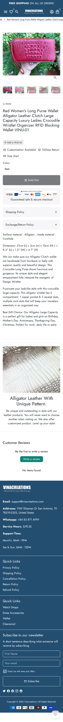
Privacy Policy (11, 568)
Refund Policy (11, 590)
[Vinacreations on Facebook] (8, 691)
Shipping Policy (12, 573)
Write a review (31, 459)
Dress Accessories (13, 613)
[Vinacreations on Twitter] (4, 691)
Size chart (11, 156)
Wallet (7, 103)
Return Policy (10, 584)
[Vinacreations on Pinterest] (12, 691)
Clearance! (9, 624)
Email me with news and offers (21, 671)
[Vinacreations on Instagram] (16, 691)
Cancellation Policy (14, 579)
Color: (6, 163)
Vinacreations (30, 701)
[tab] (31, 212)
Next (57, 54)
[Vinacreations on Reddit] (21, 691)
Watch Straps (10, 607)
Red (7, 169)
